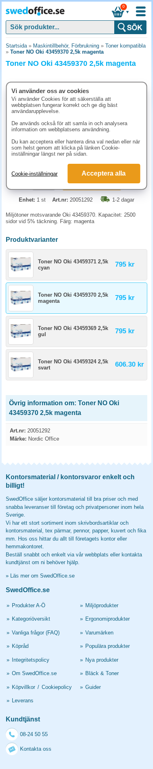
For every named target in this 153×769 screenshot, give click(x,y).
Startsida (16, 46)
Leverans (22, 700)
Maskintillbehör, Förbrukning (66, 46)
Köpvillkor (23, 687)
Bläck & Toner (102, 673)
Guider (93, 687)
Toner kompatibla (125, 46)
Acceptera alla (104, 173)
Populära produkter (107, 646)
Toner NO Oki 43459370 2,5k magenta (57, 52)
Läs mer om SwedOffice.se (42, 576)
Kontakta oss (35, 749)
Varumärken (99, 633)
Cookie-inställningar (34, 174)
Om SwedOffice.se (34, 673)
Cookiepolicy (57, 687)
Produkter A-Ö (28, 605)
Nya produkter (101, 660)
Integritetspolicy (30, 660)
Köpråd (20, 646)
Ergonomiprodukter (107, 619)
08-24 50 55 (34, 734)
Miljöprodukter (101, 605)
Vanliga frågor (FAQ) (36, 633)
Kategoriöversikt (31, 619)
